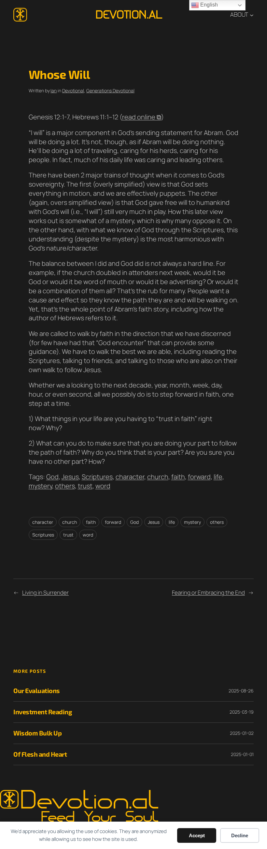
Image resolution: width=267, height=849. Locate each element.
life (218, 476)
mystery (40, 485)
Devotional (73, 90)
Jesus (70, 476)
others (65, 485)
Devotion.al (128, 14)
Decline (239, 835)
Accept (197, 835)
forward (199, 476)
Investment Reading (42, 712)
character (130, 476)
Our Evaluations (36, 690)
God (52, 476)
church (157, 476)
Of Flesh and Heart (40, 754)
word (102, 485)
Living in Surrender (45, 592)
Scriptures (97, 476)
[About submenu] (252, 15)
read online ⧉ (141, 117)
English (208, 5)
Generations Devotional (110, 90)
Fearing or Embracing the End (208, 592)
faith (178, 476)
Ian (53, 90)
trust (85, 485)
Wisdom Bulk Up (37, 733)
